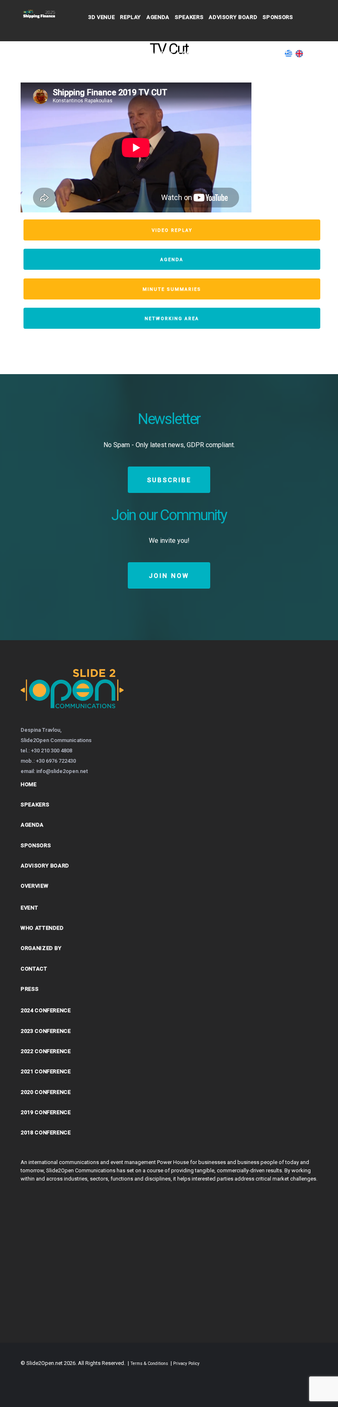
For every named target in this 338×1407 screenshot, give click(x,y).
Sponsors (278, 17)
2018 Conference (46, 1132)
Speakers (189, 17)
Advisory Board (233, 17)
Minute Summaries (145, 53)
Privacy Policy (186, 1363)
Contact (233, 53)
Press (29, 989)
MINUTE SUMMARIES (172, 289)
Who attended (42, 928)
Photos (99, 53)
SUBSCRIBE (169, 480)
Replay (130, 17)
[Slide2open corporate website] (72, 719)
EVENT (29, 908)
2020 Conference (46, 1092)
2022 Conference (46, 1051)
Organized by (41, 948)
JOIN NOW (169, 576)
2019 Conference (46, 1112)
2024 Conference (46, 1010)
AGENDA (171, 259)
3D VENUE (101, 17)
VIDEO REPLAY (172, 230)
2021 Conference (46, 1071)
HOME (29, 784)
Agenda (157, 17)
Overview (34, 886)
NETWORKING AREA (172, 318)
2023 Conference (46, 1031)
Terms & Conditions (149, 1363)
